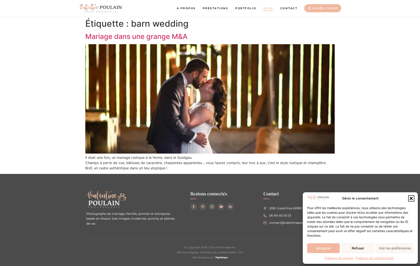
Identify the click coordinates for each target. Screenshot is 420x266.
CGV (240, 252)
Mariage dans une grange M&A (136, 36)
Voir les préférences (395, 248)
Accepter (323, 248)
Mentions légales (188, 252)
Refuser (358, 248)
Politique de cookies (339, 258)
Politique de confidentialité (375, 258)
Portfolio (245, 8)
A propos (186, 8)
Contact (289, 8)
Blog (268, 8)
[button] (411, 198)
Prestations (215, 8)
